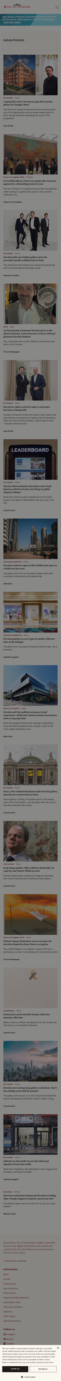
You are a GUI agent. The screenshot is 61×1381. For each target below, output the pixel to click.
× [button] (58, 1348)
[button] (29, 1377)
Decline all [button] (43, 1369)
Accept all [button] (15, 1369)
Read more (48, 1362)
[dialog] (30, 1363)
